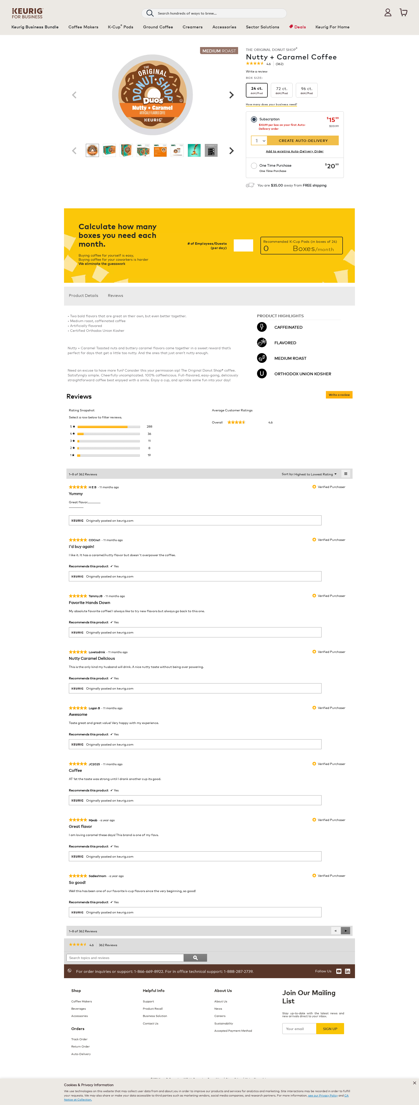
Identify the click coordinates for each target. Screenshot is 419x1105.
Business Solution (155, 1016)
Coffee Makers (81, 1001)
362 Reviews (109, 945)
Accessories (79, 1016)
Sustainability (223, 1023)
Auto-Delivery (81, 1054)
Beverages (78, 1008)
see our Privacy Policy (323, 1095)
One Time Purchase (275, 168)
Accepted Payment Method (233, 1030)
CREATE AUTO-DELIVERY (303, 140)
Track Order (79, 1039)
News (218, 1008)
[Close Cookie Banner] (415, 1083)
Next (230, 94)
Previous (74, 94)
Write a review (256, 72)
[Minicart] (403, 12)
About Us (220, 1001)
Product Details (83, 295)
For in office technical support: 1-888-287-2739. (208, 971)
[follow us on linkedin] (347, 971)
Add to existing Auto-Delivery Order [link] (295, 151)
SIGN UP (330, 1028)
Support (148, 1001)
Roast (219, 50)
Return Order (80, 1046)
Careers (220, 1016)
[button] (388, 12)
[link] (255, 63)
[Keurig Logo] (28, 12)
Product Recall (153, 1008)
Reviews (115, 295)
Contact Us (150, 1023)
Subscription (269, 118)
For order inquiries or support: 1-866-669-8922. (120, 971)
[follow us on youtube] (338, 971)
